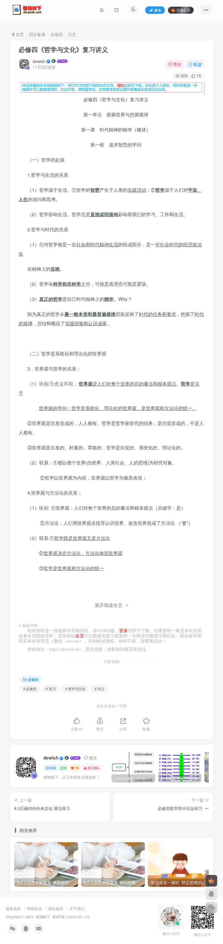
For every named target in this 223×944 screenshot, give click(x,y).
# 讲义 (100, 688)
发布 (157, 10)
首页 (19, 34)
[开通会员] (211, 881)
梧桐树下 (43, 916)
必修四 (57, 34)
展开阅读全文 (109, 605)
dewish (39, 61)
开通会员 (183, 10)
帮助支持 (34, 908)
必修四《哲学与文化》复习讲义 (63, 49)
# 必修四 (30, 688)
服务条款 (13, 908)
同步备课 (37, 34)
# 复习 (51, 688)
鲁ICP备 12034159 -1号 (71, 916)
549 (53, 767)
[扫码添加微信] (211, 907)
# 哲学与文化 (75, 688)
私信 (197, 64)
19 (77, 767)
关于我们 (76, 908)
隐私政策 (55, 908)
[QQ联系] (211, 894)
